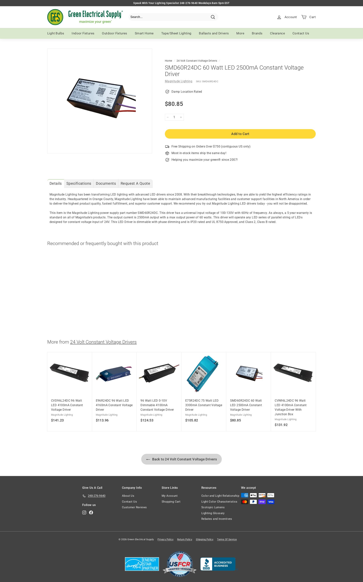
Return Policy (184, 539)
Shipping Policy (204, 539)
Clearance (277, 33)
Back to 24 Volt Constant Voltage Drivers (184, 459)
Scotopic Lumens (213, 507)
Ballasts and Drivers (214, 33)
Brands (257, 33)
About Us (128, 495)
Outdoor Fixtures (114, 33)
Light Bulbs (55, 33)
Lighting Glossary (213, 513)
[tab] (55, 183)
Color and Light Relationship (220, 495)
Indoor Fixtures (83, 33)
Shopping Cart (171, 501)
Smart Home (144, 33)
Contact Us (300, 33)
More (240, 33)
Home (168, 60)
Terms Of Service (227, 539)
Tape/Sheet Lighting (176, 33)
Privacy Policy (165, 539)
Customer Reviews (134, 507)
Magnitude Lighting (178, 81)
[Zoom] (99, 101)
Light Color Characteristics (219, 501)
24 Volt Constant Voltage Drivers (197, 60)
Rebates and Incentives (216, 519)
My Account (170, 495)
